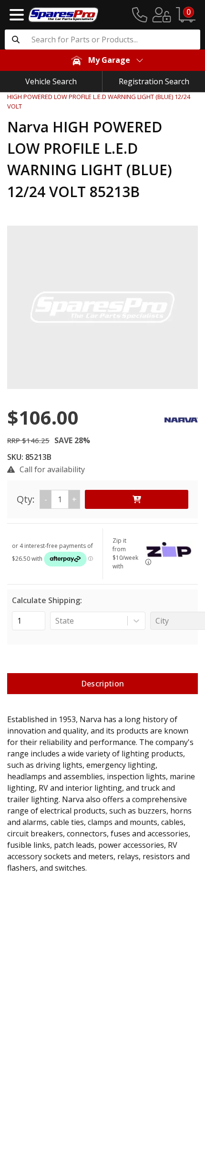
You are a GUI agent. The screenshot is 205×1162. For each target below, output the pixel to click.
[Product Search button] (16, 40)
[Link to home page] (63, 14)
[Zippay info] (148, 562)
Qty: (47, 499)
